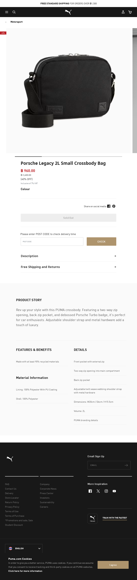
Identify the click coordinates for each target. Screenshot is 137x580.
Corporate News (48, 488)
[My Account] (123, 12)
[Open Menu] (7, 12)
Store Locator (12, 497)
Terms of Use (11, 511)
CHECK (101, 241)
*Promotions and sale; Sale (19, 520)
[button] (7, 12)
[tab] (28, 156)
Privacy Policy (12, 506)
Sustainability (47, 502)
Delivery (9, 493)
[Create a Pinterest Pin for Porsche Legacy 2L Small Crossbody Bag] (113, 206)
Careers (44, 506)
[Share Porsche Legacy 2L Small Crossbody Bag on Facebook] (108, 206)
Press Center (46, 493)
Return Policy (12, 502)
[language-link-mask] (23, 548)
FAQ (7, 484)
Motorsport (17, 21)
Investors (44, 497)
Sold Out (68, 217)
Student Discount (14, 524)
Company (44, 484)
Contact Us (10, 488)
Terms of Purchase (14, 515)
